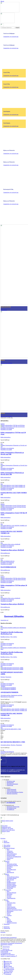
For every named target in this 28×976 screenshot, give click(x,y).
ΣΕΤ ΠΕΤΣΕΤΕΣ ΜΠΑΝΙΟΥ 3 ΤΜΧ (13, 742)
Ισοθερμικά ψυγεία (11, 908)
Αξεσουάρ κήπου (11, 902)
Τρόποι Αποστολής (11, 790)
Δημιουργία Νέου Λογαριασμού (9, 937)
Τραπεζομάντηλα (11, 898)
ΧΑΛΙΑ (9, 920)
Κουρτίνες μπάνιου (11, 885)
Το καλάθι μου (10, 809)
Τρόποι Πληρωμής (11, 789)
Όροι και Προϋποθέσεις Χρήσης (15, 792)
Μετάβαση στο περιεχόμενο (8, 954)
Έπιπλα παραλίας (11, 907)
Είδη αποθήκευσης (5, 553)
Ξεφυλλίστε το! (4, 620)
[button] (9, 956)
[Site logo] (10, 12)
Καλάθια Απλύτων (5, 636)
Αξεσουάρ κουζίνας (5, 695)
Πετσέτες (13, 745)
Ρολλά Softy (10, 888)
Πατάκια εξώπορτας (12, 922)
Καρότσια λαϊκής (11, 855)
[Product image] (13, 426)
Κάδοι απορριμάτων (6, 437)
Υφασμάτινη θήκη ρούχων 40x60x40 (12, 550)
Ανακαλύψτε (4, 310)
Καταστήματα (10, 782)
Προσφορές (8, 677)
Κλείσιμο (3, 838)
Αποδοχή (10, 944)
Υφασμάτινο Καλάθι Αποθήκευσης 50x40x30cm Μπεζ (12, 653)
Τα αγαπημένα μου (11, 808)
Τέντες (8, 914)
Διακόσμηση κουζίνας (16, 695)
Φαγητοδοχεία (4, 696)
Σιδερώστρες (10, 858)
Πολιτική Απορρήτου (12, 793)
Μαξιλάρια (9, 894)
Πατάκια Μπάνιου (11, 886)
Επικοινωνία (10, 785)
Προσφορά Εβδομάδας (14, 616)
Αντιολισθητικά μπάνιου (13, 877)
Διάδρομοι (9, 921)
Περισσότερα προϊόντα (6, 363)
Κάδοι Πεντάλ (10, 879)
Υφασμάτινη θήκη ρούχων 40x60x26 (12, 604)
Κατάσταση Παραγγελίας (13, 806)
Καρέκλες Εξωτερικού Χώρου (14, 909)
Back (8, 849)
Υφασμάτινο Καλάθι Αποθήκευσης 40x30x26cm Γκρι (12, 633)
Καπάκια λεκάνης (11, 884)
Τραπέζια (9, 915)
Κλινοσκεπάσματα (11, 892)
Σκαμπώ (9, 912)
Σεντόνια (9, 897)
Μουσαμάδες (10, 911)
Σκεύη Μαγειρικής (11, 869)
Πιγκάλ (8, 881)
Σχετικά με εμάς (11, 781)
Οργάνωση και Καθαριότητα (14, 856)
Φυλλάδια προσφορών (12, 784)
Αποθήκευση (10, 852)
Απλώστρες (10, 851)
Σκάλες (8, 859)
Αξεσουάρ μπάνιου (5, 745)
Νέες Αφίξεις (13, 636)
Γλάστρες (9, 904)
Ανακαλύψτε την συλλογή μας (10, 36)
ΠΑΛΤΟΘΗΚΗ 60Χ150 (8, 567)
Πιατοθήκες (10, 866)
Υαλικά (8, 871)
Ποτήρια (3, 677)
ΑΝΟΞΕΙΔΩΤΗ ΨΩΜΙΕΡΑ (9, 692)
